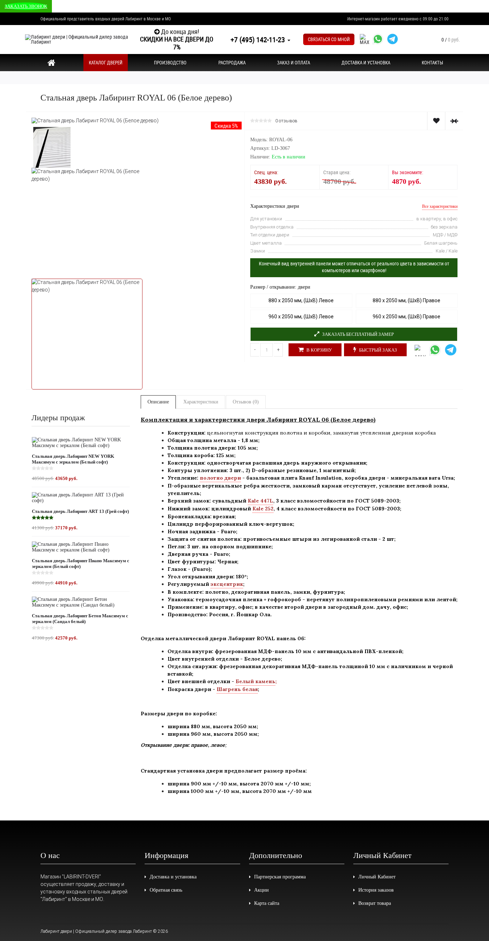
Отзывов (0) (246, 402)
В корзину (318, 350)
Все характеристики (439, 206)
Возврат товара (374, 903)
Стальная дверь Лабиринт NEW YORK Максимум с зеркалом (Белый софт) (73, 459)
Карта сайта (266, 903)
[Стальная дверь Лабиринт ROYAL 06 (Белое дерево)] (95, 120)
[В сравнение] (454, 121)
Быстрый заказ (377, 350)
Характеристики (200, 402)
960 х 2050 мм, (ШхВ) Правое (406, 316)
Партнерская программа (280, 876)
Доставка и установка (173, 876)
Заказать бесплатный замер (357, 334)
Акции (261, 890)
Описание (158, 402)
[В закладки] (436, 121)
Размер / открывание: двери (280, 287)
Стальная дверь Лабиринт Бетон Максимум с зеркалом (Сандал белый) (80, 618)
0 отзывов (286, 121)
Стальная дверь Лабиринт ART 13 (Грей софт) (80, 511)
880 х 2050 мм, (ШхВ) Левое (301, 300)
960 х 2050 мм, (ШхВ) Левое (301, 316)
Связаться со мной (329, 39)
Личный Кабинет (377, 876)
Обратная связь (166, 890)
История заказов (376, 890)
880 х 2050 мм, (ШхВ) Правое (406, 300)
